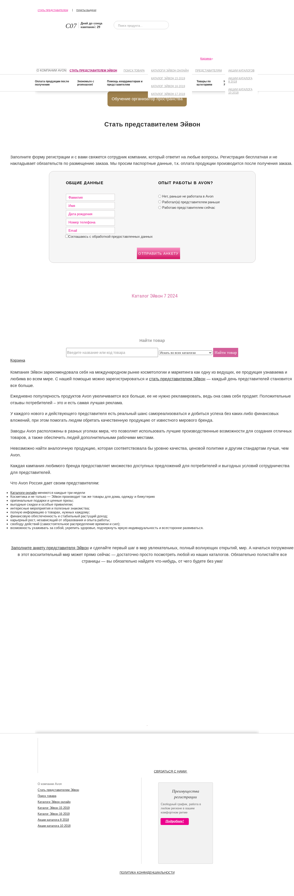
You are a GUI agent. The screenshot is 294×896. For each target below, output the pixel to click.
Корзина (17, 360)
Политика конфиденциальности (147, 872)
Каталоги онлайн (23, 493)
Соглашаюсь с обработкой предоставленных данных (110, 236)
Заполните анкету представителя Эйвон (50, 548)
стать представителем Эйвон (177, 379)
